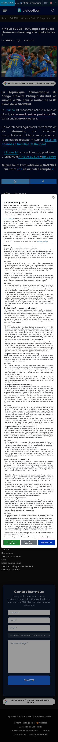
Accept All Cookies (12, 543)
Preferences (46, 542)
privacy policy (42, 241)
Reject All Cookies (28, 543)
